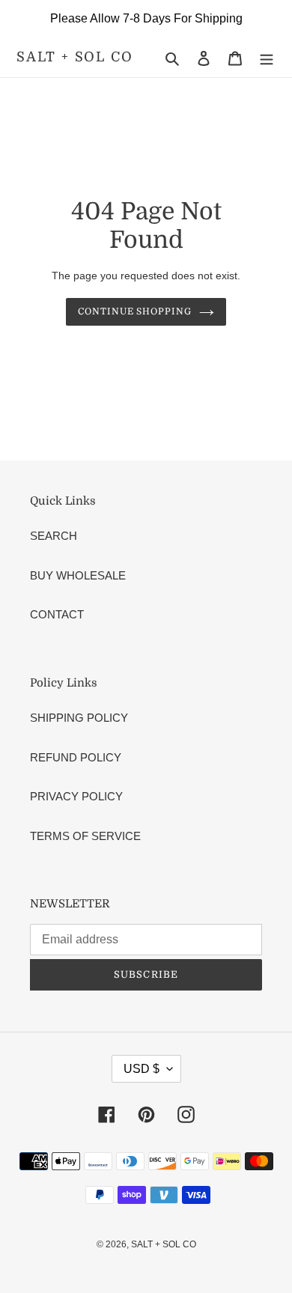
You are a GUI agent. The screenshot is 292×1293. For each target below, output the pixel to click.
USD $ (141, 1068)
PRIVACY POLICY (76, 796)
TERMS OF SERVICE (85, 836)
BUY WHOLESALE (78, 575)
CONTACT (57, 614)
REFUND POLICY (75, 757)
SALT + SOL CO (74, 56)
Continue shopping (135, 311)
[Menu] (266, 58)
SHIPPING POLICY (79, 717)
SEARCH (53, 535)
